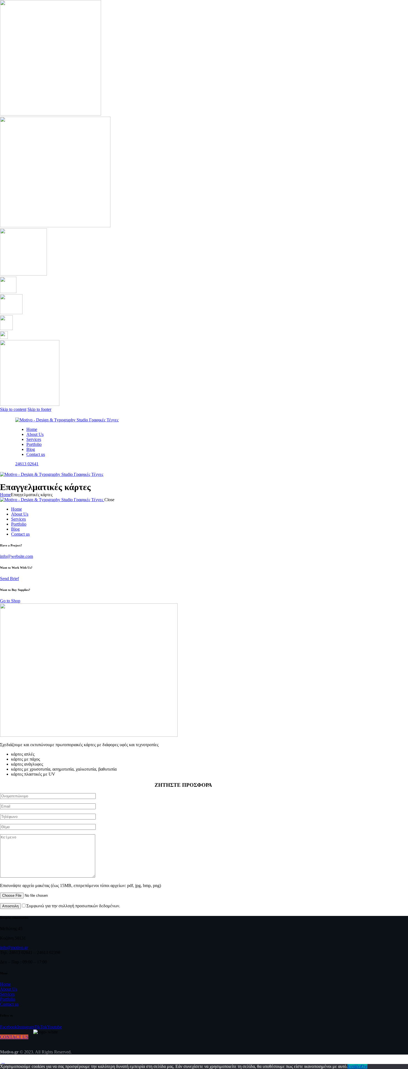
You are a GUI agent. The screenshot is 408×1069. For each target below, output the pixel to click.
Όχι (364, 1066)
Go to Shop (10, 600)
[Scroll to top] (3, 1061)
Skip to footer (39, 409)
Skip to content (13, 409)
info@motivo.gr (14, 947)
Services (7, 994)
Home (5, 494)
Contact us (9, 1004)
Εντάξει (354, 1066)
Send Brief (9, 578)
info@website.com (16, 556)
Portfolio (7, 999)
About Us (8, 989)
